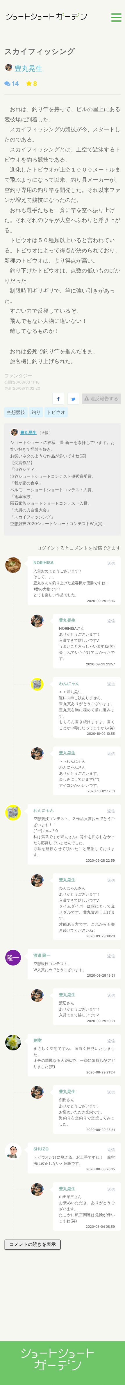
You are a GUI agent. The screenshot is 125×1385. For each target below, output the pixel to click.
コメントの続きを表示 (32, 1244)
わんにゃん (69, 683)
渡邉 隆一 (42, 955)
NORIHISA (43, 562)
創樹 (37, 1040)
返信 (111, 563)
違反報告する (103, 398)
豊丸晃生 (28, 68)
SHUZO (41, 1148)
